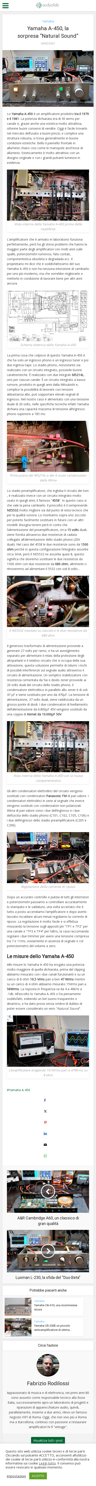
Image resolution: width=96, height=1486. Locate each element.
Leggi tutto (47, 1463)
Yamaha (48, 21)
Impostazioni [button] (16, 1476)
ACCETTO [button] (38, 1476)
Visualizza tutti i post (48, 1440)
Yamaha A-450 (19, 1090)
